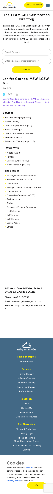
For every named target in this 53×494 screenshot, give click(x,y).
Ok (36, 485)
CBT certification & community (26, 445)
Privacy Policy (26, 412)
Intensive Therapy (26, 382)
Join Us (26, 449)
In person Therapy (26, 378)
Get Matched (26, 361)
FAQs (26, 403)
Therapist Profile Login (26, 429)
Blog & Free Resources (26, 416)
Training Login (26, 433)
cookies (30, 467)
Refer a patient (26, 391)
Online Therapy (26, 374)
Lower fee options (26, 387)
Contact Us (26, 408)
